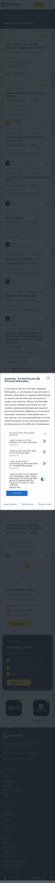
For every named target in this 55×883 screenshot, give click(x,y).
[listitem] (27, 434)
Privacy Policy (44, 504)
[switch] (43, 441)
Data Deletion (10, 504)
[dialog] (27, 441)
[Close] (49, 379)
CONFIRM (17, 493)
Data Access (27, 504)
